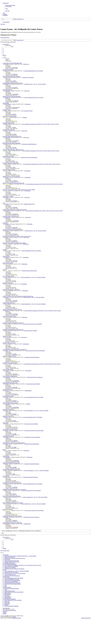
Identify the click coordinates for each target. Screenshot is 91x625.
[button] (6, 44)
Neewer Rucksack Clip (7, 89)
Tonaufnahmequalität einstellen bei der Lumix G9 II (13, 329)
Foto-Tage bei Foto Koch (8, 509)
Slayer (6, 150)
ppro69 (6, 497)
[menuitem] (10, 5)
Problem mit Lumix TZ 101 (8, 416)
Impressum (83, 618)
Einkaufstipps (28, 104)
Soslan (6, 490)
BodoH (6, 357)
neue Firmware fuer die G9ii (8, 409)
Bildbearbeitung (28, 390)
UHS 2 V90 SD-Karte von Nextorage (10, 402)
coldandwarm (7, 97)
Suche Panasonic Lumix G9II (9, 129)
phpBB (6, 615)
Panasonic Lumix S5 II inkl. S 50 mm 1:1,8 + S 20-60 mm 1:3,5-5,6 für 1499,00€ (19, 189)
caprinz (6, 130)
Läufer (6, 77)
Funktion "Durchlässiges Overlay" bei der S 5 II (12, 309)
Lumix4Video (7, 90)
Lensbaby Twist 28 (6, 109)
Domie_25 (7, 70)
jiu (5, 503)
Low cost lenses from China (27, 110)
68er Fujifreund (8, 104)
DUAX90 (7, 383)
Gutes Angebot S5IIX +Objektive (9, 316)
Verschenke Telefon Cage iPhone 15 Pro (11, 216)
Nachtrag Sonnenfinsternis (8, 69)
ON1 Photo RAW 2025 (7, 389)
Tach (4, 202)
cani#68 (6, 350)
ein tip (4, 449)
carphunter (7, 437)
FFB (5, 304)
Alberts (6, 417)
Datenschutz (88, 618)
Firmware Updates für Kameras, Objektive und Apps (13, 149)
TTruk (6, 277)
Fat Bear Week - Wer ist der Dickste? (10, 429)
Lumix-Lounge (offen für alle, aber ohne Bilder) (32, 323)
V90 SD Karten (6, 456)
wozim (6, 477)
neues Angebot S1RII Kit (8, 262)
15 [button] (3, 54)
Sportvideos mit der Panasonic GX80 (10, 382)
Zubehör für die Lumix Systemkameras (35, 377)
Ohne (6, 330)
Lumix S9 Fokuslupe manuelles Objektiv (11, 163)
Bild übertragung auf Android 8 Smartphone (11, 143)
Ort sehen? (5, 249)
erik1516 (6, 397)
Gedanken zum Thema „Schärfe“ (9, 356)
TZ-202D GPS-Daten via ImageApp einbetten (12, 482)
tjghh (6, 164)
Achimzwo (7, 177)
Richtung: (33, 530)
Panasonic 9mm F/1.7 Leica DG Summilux (11, 176)
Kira (5, 250)
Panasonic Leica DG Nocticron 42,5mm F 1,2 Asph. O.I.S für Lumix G (17, 236)
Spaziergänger (7, 510)
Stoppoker (7, 204)
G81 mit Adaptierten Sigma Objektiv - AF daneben (13, 502)
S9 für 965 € (5, 222)
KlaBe (6, 124)
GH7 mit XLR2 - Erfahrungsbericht (10, 376)
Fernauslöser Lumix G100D (8, 156)
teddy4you (7, 390)
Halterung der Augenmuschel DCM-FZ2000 (11, 96)
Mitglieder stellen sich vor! (29, 204)
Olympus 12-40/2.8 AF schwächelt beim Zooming (13, 229)
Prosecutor (7, 224)
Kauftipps (25, 117)
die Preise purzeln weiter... (8, 282)
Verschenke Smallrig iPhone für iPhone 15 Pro (12, 136)
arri (5, 337)
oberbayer (7, 117)
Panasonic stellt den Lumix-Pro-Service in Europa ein (13, 182)
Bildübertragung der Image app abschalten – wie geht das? (14, 489)
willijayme (7, 483)
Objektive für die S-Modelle (28, 77)
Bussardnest (7, 210)
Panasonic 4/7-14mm (7, 336)
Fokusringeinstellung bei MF (8, 123)
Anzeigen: (3, 530)
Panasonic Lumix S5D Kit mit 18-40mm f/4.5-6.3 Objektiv (14, 242)
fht (5, 157)
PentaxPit (6, 197)
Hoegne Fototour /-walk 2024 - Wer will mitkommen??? (14, 442)
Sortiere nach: (16, 530)
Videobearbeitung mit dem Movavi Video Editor (12, 522)
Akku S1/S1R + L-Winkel (8, 196)
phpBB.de (14, 616)
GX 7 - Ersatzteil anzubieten (8, 276)
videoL (6, 270)
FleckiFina (7, 230)
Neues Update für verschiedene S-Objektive (11, 76)
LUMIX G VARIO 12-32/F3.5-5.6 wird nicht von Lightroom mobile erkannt (18, 296)
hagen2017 (7, 84)
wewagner (7, 64)
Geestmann (7, 310)
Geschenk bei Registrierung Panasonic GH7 (11, 469)
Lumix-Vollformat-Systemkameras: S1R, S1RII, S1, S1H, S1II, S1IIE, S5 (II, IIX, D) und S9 (40, 124)
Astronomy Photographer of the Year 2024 (11, 462)
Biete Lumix (26, 64)
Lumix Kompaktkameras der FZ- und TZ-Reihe (33, 70)
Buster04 (6, 237)
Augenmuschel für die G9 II (8, 436)
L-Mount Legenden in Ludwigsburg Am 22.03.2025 (13, 322)
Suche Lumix (24, 130)
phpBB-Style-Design (17, 618)
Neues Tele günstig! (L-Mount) (9, 169)
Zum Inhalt (2, 24)
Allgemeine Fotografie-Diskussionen (29, 144)
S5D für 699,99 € (6, 256)
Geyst (6, 450)
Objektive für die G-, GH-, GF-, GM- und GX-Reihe (35, 84)
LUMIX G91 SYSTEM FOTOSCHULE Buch (12, 516)
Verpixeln (5, 269)
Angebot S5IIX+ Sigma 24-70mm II (10, 362)
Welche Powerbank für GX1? (9, 302)
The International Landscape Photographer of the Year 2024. (15, 349)
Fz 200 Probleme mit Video (8, 396)
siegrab (6, 144)
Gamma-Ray (7, 523)
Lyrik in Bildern (6, 476)
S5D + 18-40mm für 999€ (8, 369)
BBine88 (6, 517)
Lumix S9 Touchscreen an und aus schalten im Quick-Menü (14, 209)
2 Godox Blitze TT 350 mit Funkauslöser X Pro (12, 63)
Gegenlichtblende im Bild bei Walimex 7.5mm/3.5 (13, 83)
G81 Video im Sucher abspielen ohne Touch (11, 496)
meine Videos (5, 422)
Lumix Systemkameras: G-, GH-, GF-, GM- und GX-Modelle (33, 277)
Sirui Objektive (6, 103)
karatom (6, 410)
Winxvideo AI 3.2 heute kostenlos (9, 116)
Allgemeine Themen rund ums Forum (29, 270)
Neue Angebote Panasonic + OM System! (11, 289)
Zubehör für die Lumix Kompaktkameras (29, 157)
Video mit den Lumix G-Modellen (30, 330)
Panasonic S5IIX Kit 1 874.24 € (9, 342)
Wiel (5, 470)
